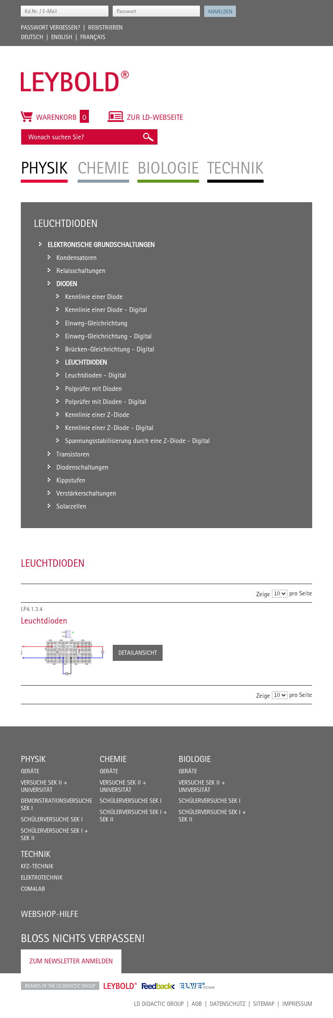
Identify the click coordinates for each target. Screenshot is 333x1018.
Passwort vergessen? (50, 27)
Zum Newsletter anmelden (71, 961)
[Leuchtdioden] (62, 652)
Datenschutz (227, 1003)
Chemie (113, 759)
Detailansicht (137, 652)
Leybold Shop (120, 986)
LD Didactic (60, 986)
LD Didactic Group (159, 1003)
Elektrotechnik (41, 877)
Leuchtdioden (44, 620)
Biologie (195, 759)
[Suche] (147, 137)
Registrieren (105, 27)
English (61, 36)
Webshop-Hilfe (49, 914)
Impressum (297, 1003)
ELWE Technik (197, 986)
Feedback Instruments (158, 986)
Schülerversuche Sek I (52, 819)
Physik (33, 759)
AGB (197, 1003)
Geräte (30, 771)
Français (92, 36)
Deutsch (32, 36)
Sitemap (263, 1003)
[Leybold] (75, 50)
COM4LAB (33, 888)
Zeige (263, 594)
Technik (35, 854)
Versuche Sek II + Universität (44, 786)
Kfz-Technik (37, 866)
